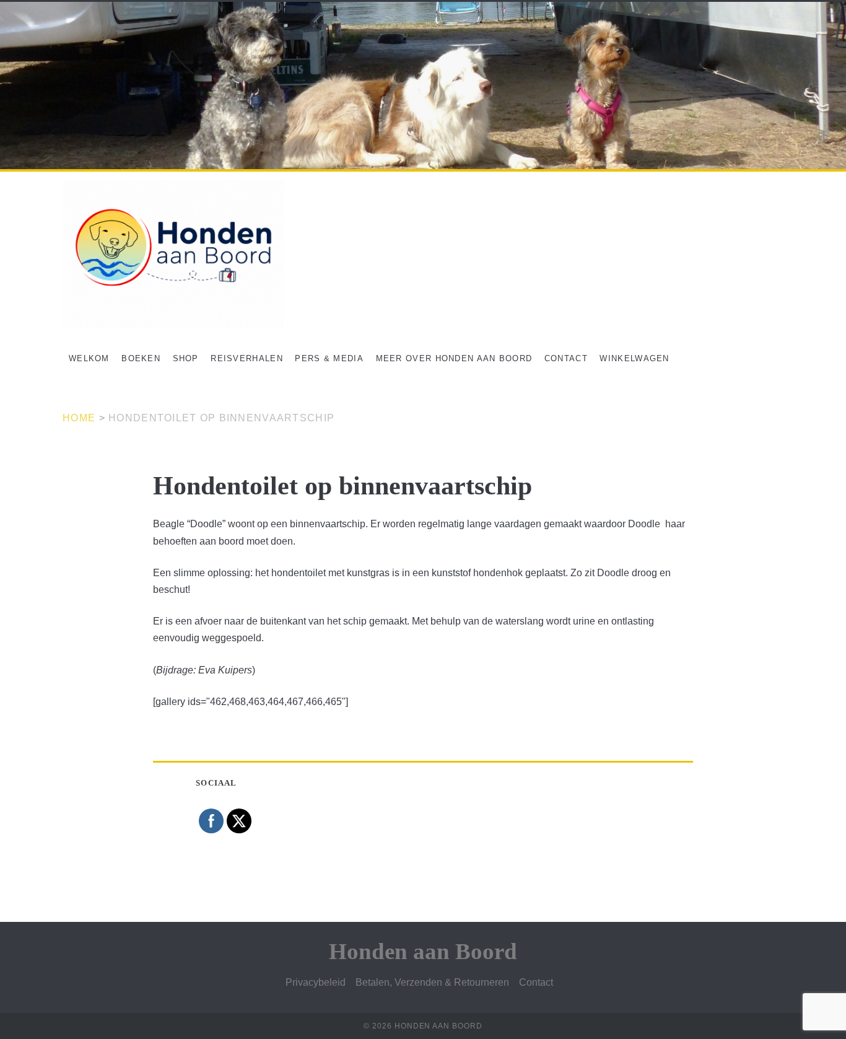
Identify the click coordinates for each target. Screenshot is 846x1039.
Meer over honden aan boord (454, 358)
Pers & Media (329, 358)
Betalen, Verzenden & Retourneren (432, 982)
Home (79, 418)
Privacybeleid (316, 982)
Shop (186, 358)
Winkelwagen (634, 358)
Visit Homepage (35, 8)
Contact (566, 358)
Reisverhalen (247, 358)
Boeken (140, 358)
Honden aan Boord (423, 951)
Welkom (89, 358)
